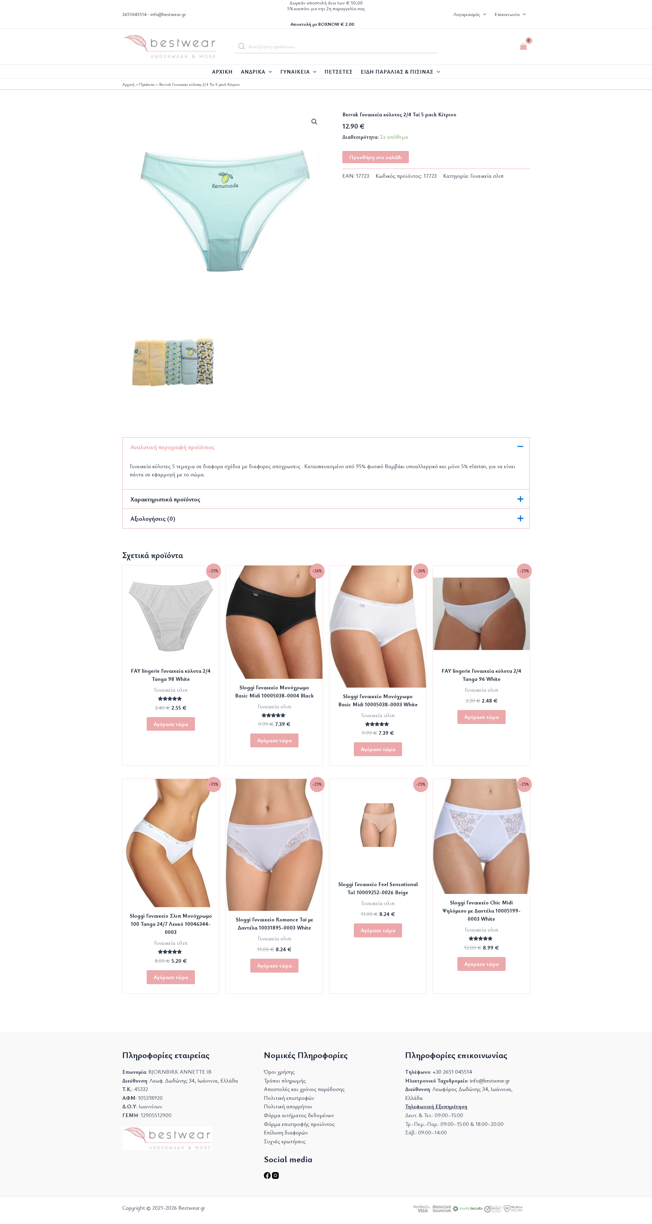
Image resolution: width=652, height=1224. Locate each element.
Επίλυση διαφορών (286, 1132)
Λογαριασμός (466, 14)
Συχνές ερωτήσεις (285, 1141)
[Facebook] (268, 1177)
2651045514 (134, 14)
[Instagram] (275, 1177)
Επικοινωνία (507, 14)
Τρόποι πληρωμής (285, 1080)
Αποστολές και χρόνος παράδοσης (304, 1089)
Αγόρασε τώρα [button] (170, 977)
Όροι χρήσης (279, 1071)
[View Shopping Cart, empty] (523, 46)
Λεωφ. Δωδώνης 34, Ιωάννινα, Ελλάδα (193, 1080)
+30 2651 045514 (452, 1071)
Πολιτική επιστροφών (289, 1098)
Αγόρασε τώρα (170, 724)
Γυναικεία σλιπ (487, 175)
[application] (268, 71)
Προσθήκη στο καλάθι (375, 156)
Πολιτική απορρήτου (288, 1106)
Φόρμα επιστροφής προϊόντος (299, 1124)
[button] (483, 14)
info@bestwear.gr (168, 14)
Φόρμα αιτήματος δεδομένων (299, 1115)
